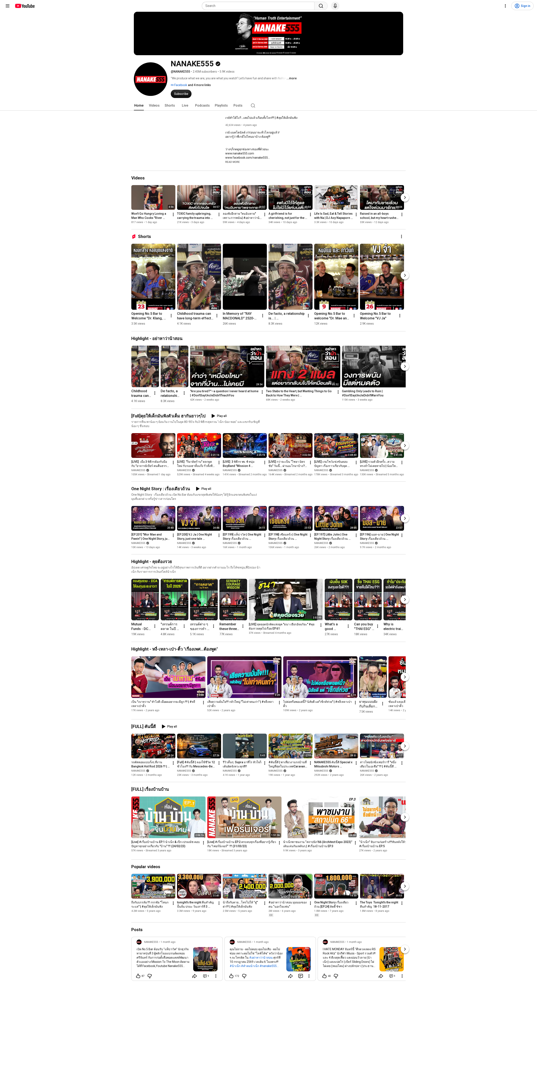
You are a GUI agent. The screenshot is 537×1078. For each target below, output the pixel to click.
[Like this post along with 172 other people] (231, 976)
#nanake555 (268, 966)
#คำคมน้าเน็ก (250, 966)
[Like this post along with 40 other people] (324, 976)
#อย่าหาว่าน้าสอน (261, 957)
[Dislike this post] (149, 976)
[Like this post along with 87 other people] (138, 976)
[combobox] (259, 5)
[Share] (194, 976)
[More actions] (173, 214)
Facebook (180, 85)
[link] (177, 960)
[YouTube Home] (25, 6)
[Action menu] (216, 976)
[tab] (139, 106)
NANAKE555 (138, 470)
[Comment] (300, 976)
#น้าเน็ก (235, 966)
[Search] (321, 6)
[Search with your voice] (335, 6)
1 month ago (168, 942)
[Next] (405, 197)
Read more (232, 162)
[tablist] (268, 106)
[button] (232, 162)
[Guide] (7, 5)
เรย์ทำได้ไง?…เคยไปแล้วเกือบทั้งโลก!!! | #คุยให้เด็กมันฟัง (261, 117)
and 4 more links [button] (199, 85)
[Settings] (505, 5)
